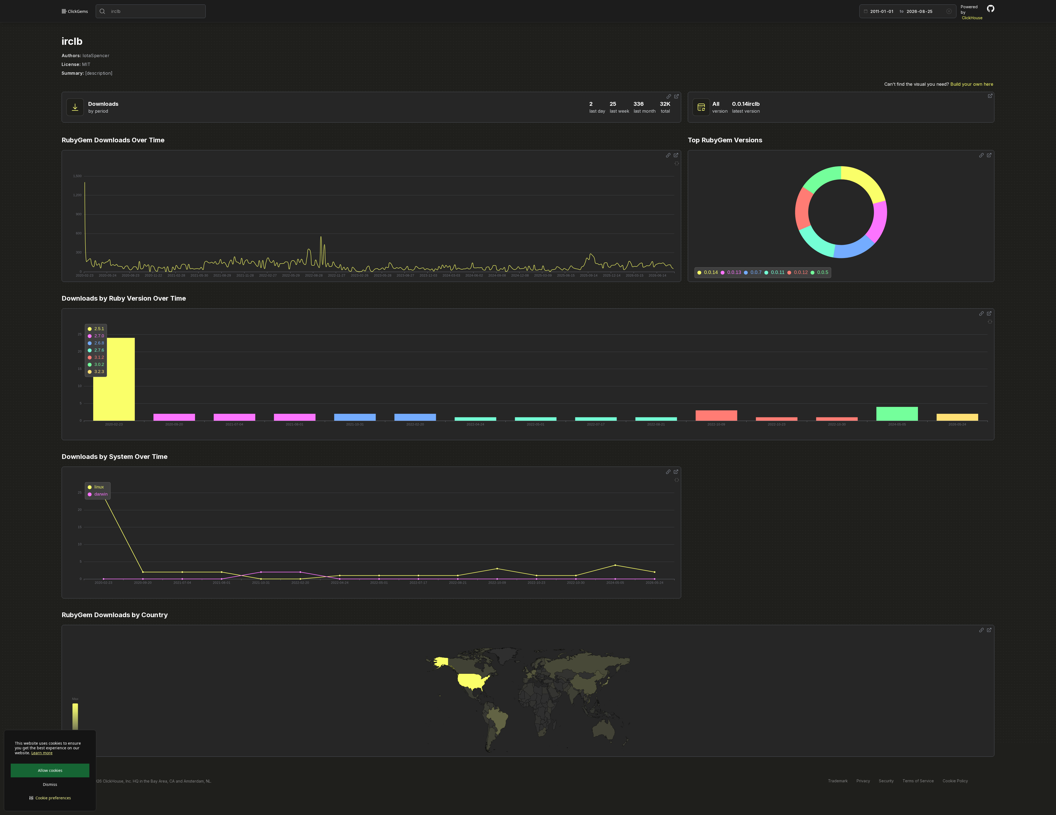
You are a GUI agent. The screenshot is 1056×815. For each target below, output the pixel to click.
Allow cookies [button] (50, 770)
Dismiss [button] (50, 784)
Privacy (863, 780)
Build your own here (971, 84)
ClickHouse (972, 17)
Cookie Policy (955, 780)
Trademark (838, 780)
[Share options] (669, 96)
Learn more (42, 752)
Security (886, 780)
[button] (50, 798)
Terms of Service (918, 780)
